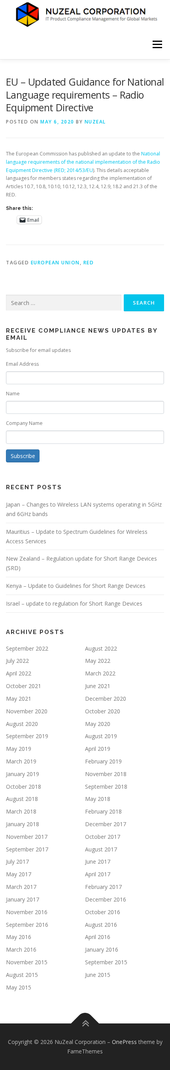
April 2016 (97, 937)
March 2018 (21, 811)
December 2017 (105, 824)
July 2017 (17, 861)
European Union (55, 262)
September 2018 (106, 786)
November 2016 (26, 912)
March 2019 (21, 761)
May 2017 (18, 874)
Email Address (22, 364)
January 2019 (22, 774)
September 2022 (27, 648)
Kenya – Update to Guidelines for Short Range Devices (75, 585)
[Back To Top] (85, 1024)
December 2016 (105, 899)
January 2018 (22, 824)
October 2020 (102, 711)
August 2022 (101, 648)
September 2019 (27, 736)
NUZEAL (95, 121)
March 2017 (21, 886)
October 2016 (102, 912)
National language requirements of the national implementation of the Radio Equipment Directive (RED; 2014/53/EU (83, 162)
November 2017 (26, 836)
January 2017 (22, 899)
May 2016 (18, 937)
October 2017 (102, 836)
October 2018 (23, 786)
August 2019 (101, 736)
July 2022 (17, 660)
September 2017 (27, 849)
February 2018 (103, 811)
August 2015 (22, 974)
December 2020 (105, 698)
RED (88, 262)
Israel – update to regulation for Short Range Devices (74, 603)
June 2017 (97, 861)
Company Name (24, 423)
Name (13, 393)
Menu (156, 44)
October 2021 (23, 686)
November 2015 (26, 962)
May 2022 (97, 660)
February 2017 (103, 886)
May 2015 (18, 987)
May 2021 (18, 698)
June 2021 (97, 686)
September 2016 (27, 924)
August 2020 (22, 724)
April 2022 (18, 673)
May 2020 (97, 724)
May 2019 (18, 748)
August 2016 (101, 924)
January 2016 (101, 949)
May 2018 (97, 798)
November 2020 (26, 711)
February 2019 (103, 761)
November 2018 (106, 774)
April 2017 (97, 874)
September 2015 (106, 962)
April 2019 (97, 748)
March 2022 (100, 673)
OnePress (124, 1042)
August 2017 (101, 849)
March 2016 (21, 949)
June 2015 (97, 974)
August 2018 (22, 798)
